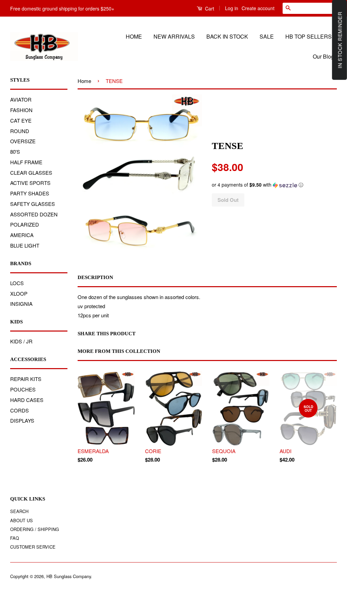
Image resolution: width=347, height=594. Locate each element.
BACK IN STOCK (227, 36)
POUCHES (23, 389)
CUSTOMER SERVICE (33, 547)
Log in (231, 8)
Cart (209, 8)
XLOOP (18, 293)
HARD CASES (26, 399)
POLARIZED (24, 224)
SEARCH (19, 511)
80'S (15, 151)
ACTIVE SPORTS (30, 182)
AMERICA (22, 234)
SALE (267, 36)
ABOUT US (21, 520)
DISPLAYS (22, 420)
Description (95, 277)
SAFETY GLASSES (32, 203)
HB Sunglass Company (68, 576)
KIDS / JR (21, 341)
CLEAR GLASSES (31, 172)
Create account (258, 8)
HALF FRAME (26, 162)
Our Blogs (325, 56)
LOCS (17, 283)
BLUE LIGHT (24, 245)
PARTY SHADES (29, 193)
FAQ (14, 538)
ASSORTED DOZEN (34, 214)
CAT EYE (21, 120)
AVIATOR (21, 99)
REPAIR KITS (25, 378)
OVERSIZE (23, 141)
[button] (274, 184)
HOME (134, 36)
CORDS (19, 410)
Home (84, 80)
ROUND (19, 130)
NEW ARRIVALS (174, 36)
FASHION (21, 109)
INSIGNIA (21, 303)
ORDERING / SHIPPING (34, 529)
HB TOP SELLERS (308, 36)
